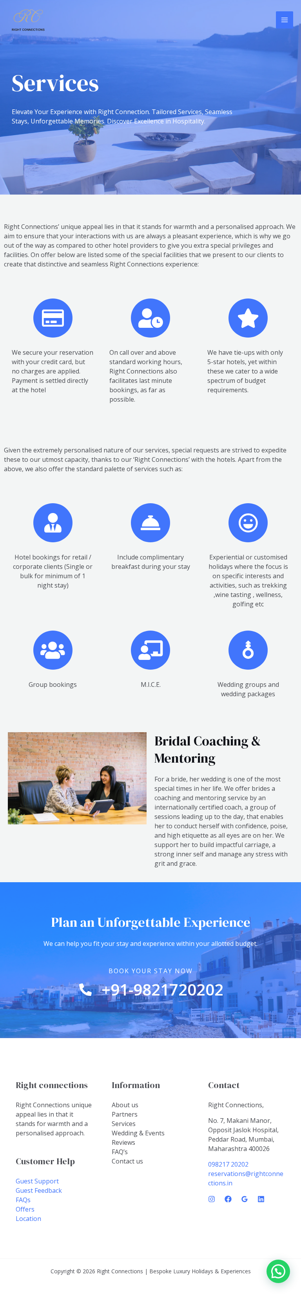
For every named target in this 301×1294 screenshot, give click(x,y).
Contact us (127, 1161)
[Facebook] (228, 1199)
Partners (125, 1114)
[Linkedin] (261, 1199)
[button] (278, 1271)
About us (125, 1105)
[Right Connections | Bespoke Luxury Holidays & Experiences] (28, 20)
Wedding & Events (138, 1133)
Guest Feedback (39, 1190)
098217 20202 (228, 1164)
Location (28, 1218)
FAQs (23, 1200)
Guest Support (37, 1181)
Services (124, 1123)
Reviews (123, 1142)
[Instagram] (211, 1199)
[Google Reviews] (244, 1199)
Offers (25, 1209)
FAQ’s (120, 1151)
